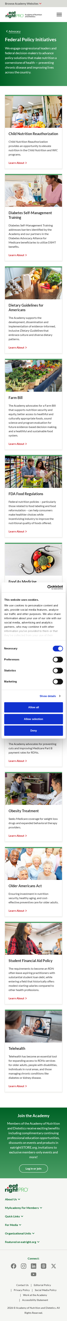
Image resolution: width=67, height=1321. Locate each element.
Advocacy (15, 31)
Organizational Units (18, 1233)
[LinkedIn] (33, 1266)
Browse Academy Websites (21, 3)
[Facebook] (13, 1266)
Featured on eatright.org (20, 1242)
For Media (11, 1224)
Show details (48, 696)
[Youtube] (33, 1274)
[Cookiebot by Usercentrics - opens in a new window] (48, 587)
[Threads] (43, 1266)
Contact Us (22, 1285)
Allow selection (33, 718)
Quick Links (12, 1216)
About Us (11, 1199)
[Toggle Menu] (59, 14)
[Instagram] (23, 1266)
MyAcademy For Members (22, 1207)
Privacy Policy (22, 1289)
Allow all (33, 707)
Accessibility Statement (35, 1299)
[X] (53, 1266)
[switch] (58, 659)
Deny (33, 730)
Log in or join (33, 1168)
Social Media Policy (45, 1289)
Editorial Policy (42, 1285)
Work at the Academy (35, 1294)
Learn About (16, 162)
